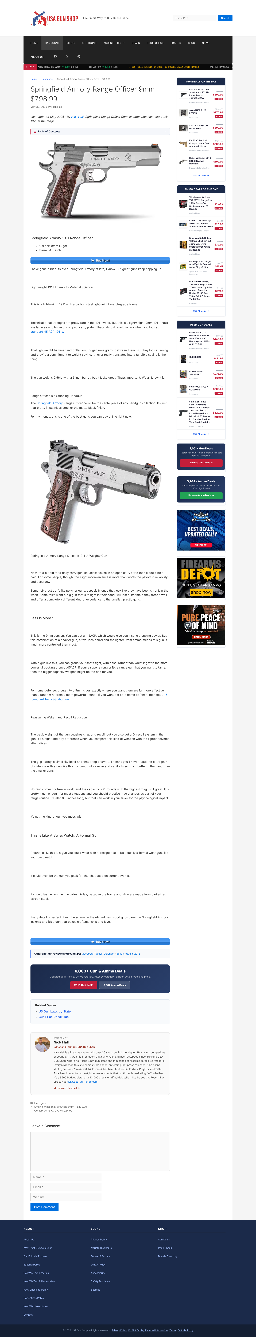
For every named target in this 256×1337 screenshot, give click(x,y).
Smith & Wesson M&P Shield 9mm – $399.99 (60, 1106)
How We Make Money (36, 1306)
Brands (176, 42)
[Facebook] (55, 57)
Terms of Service (100, 1256)
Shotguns (89, 42)
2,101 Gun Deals (83, 984)
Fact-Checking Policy (36, 1289)
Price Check (155, 42)
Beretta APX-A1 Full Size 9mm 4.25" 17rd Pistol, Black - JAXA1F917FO (199, 94)
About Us (37, 56)
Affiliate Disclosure (101, 1247)
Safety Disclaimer (101, 1281)
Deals (136, 42)
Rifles (71, 42)
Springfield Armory (50, 403)
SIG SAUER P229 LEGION (197, 111)
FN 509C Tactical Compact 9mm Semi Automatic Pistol (199, 143)
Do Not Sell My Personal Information (148, 1330)
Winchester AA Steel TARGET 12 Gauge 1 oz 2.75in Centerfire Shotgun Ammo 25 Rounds (200, 203)
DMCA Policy (98, 1264)
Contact (28, 1314)
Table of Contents (49, 131)
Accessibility (98, 1272)
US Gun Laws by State (55, 1011)
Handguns (52, 42)
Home (34, 42)
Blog (191, 42)
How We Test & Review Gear (40, 1281)
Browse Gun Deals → (201, 462)
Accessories (112, 42)
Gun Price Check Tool (54, 1017)
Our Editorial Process (35, 1256)
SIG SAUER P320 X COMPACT (198, 388)
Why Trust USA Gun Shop (38, 1247)
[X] (67, 57)
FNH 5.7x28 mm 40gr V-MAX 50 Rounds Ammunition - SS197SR (201, 223)
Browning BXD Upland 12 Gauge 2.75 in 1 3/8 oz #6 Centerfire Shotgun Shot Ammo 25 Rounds (200, 244)
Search (225, 18)
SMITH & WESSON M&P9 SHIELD (198, 127)
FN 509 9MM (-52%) (90, 67)
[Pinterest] (79, 57)
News (206, 42)
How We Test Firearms (36, 1272)
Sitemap (95, 1289)
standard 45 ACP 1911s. (47, 331)
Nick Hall (77, 116)
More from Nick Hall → (67, 1088)
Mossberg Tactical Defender (98, 953)
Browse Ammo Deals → (201, 495)
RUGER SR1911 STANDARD (196, 373)
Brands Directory (167, 1256)
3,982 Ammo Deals (114, 985)
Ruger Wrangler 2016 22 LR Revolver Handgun (200, 161)
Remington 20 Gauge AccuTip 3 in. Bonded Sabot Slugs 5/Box (200, 264)
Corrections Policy (34, 1297)
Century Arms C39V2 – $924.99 (53, 1110)
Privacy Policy (99, 1239)
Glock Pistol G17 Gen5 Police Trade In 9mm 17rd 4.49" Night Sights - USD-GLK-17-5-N (199, 338)
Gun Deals (164, 1239)
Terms (172, 1330)
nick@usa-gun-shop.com (82, 1081)
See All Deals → (201, 175)
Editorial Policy (32, 1264)
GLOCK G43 (195, 357)
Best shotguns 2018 (128, 953)
